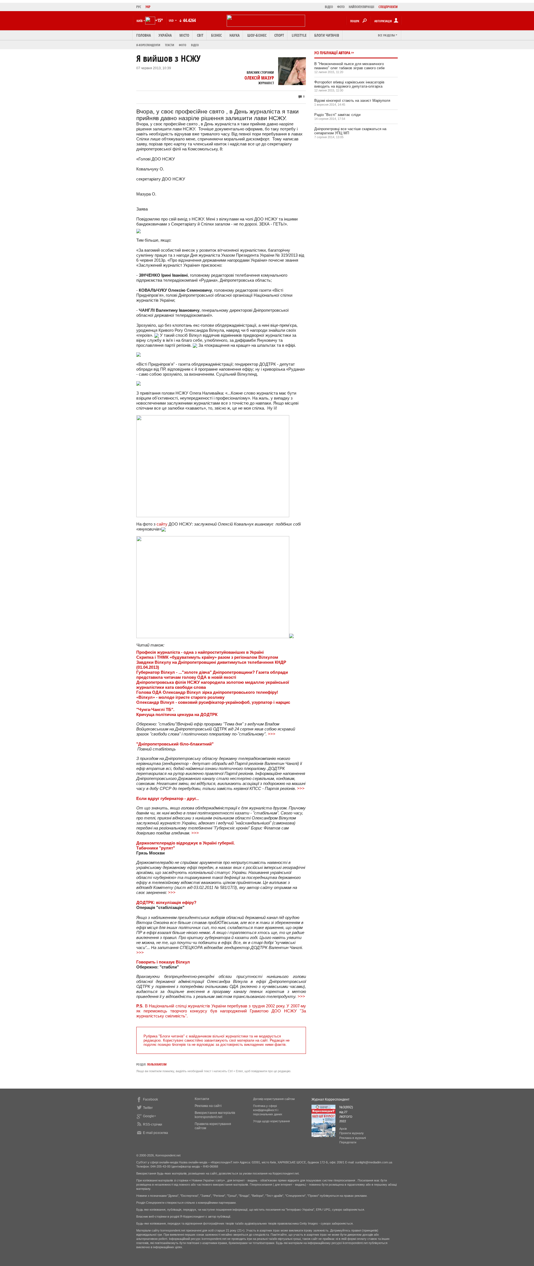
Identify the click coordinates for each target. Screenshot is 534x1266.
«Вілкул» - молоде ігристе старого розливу (180, 697)
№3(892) (346, 1107)
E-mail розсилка (155, 1133)
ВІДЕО (329, 6)
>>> (271, 734)
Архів (343, 1128)
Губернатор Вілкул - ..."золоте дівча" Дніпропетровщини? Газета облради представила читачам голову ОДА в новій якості (212, 675)
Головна (143, 35)
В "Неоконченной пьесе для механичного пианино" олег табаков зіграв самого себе (349, 66)
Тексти (169, 45)
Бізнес (216, 35)
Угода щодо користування (271, 1121)
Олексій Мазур (259, 78)
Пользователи (157, 1064)
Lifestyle (299, 35)
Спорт (279, 35)
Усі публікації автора (332, 52)
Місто (184, 35)
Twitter (148, 1108)
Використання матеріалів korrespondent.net (215, 1115)
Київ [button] (140, 21)
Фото (182, 45)
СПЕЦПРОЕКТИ (388, 6)
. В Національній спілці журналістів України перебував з (221, 1011)
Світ (200, 35)
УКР (147, 6)
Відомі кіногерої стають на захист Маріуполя (352, 100)
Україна (165, 35)
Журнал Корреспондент (331, 1099)
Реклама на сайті (208, 1106)
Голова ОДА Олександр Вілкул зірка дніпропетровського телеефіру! (207, 692)
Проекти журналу (351, 1133)
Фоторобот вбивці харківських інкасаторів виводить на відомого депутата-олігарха (349, 84)
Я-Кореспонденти (148, 45)
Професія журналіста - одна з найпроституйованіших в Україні (200, 652)
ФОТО (341, 6)
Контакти (202, 1099)
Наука (234, 35)
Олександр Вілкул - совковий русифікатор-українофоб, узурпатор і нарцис (213, 702)
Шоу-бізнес (256, 35)
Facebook (150, 1099)
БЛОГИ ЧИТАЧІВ (326, 35)
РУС (138, 6)
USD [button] (171, 20)
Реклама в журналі (352, 1137)
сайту (162, 524)
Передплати (347, 1142)
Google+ (149, 1116)
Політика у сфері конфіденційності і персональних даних (267, 1110)
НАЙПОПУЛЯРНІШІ (361, 6)
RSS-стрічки (152, 1124)
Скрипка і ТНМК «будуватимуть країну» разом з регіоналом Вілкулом (207, 657)
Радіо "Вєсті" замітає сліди (337, 115)
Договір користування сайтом (274, 1099)
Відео (195, 45)
